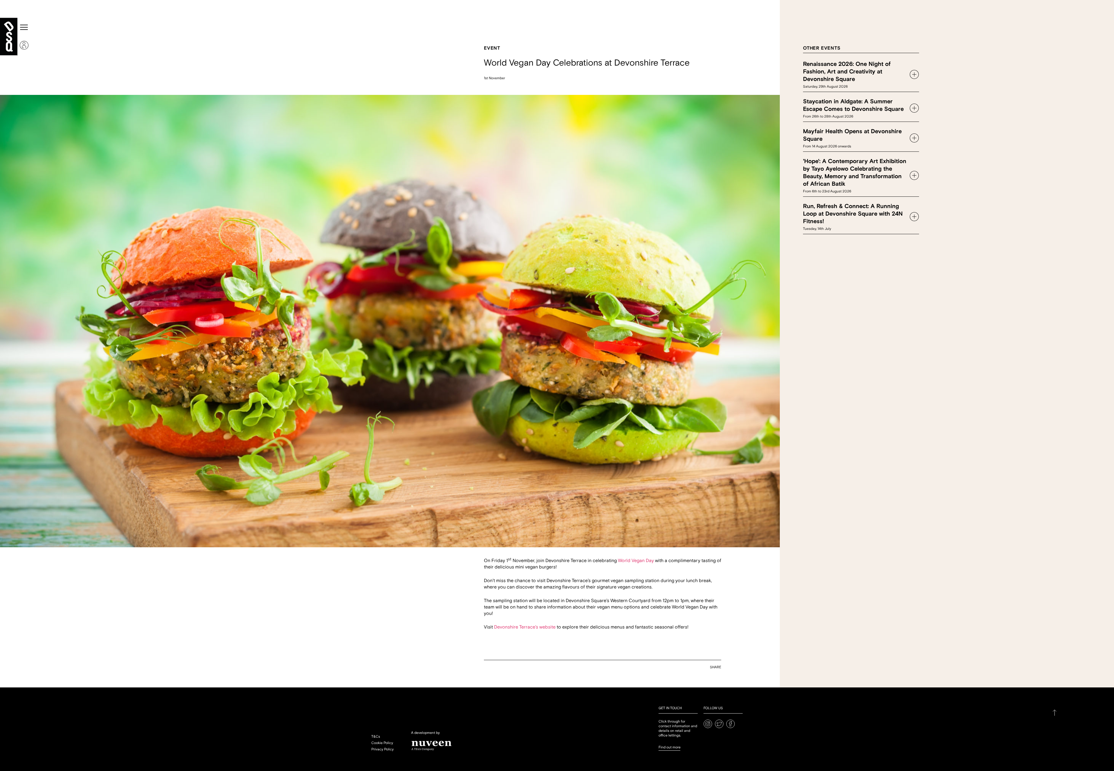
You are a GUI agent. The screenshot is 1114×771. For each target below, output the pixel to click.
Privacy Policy (382, 749)
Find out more (670, 747)
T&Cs (375, 736)
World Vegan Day (636, 561)
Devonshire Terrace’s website (525, 627)
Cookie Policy (382, 743)
